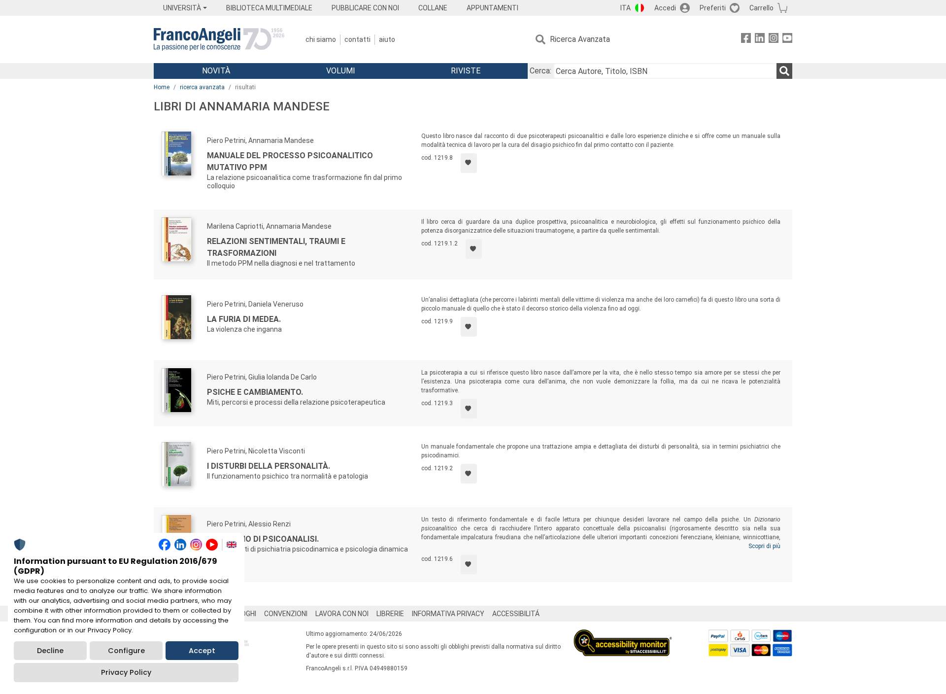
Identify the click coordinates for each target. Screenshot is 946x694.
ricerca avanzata (202, 87)
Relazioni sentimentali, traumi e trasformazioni (276, 247)
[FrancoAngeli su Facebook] (746, 39)
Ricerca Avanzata (580, 39)
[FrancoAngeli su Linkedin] (760, 39)
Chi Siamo (320, 39)
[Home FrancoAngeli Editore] (219, 39)
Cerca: (540, 70)
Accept (202, 651)
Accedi (665, 8)
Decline (50, 651)
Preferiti (713, 8)
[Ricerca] (784, 71)
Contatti (357, 39)
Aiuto (387, 39)
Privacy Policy (126, 672)
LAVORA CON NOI (342, 614)
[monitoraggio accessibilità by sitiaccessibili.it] (623, 635)
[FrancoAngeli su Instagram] (773, 39)
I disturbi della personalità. (268, 466)
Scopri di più (764, 546)
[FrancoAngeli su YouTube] (787, 39)
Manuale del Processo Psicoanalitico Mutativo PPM (290, 161)
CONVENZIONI (285, 614)
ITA (625, 8)
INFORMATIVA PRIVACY (448, 614)
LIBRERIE (390, 614)
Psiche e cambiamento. (255, 392)
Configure (126, 651)
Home (161, 87)
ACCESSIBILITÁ (516, 614)
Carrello (761, 8)
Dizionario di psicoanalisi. (263, 539)
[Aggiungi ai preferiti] (469, 163)
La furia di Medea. (244, 319)
